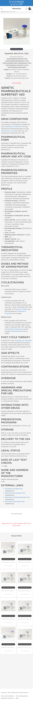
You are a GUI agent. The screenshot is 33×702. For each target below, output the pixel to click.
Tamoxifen (28, 340)
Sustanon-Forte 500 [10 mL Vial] (11, 647)
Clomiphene (18, 340)
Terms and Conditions (7, 696)
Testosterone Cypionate (9, 131)
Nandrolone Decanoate (14, 329)
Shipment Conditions (7, 698)
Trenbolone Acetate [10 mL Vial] (11, 590)
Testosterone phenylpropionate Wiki (17, 497)
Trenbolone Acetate (20, 309)
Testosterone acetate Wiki (13, 489)
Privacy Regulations (22, 696)
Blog (17, 698)
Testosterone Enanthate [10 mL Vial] (12, 619)
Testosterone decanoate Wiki (15, 501)
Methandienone (17, 331)
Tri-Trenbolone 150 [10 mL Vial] (10, 562)
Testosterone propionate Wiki (15, 493)
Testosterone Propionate (13, 126)
